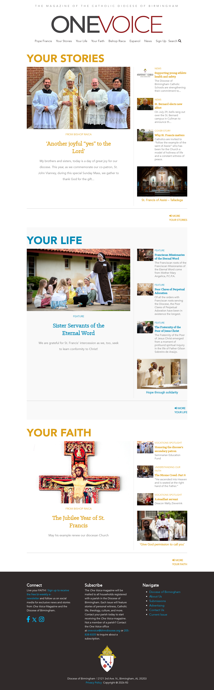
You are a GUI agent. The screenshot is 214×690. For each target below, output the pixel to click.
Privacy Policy (94, 682)
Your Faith (97, 41)
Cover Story (163, 130)
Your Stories (64, 41)
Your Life (81, 41)
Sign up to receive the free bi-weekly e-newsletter (48, 594)
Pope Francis (43, 41)
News (148, 41)
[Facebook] (29, 619)
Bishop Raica (117, 41)
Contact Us (156, 610)
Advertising (156, 605)
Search (173, 41)
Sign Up (161, 41)
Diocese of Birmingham (164, 592)
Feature (78, 316)
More (178, 218)
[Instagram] (42, 619)
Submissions (157, 601)
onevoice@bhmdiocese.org (104, 630)
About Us (155, 596)
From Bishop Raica (79, 134)
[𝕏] (35, 619)
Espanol (135, 41)
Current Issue (158, 614)
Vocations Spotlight (168, 442)
